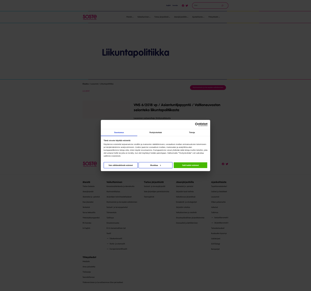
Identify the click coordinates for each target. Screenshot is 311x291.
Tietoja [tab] (192, 132)
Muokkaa (154, 165)
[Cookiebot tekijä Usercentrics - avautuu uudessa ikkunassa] (196, 124)
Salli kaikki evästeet (190, 165)
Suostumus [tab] (119, 132)
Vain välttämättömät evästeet (120, 165)
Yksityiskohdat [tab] (155, 132)
